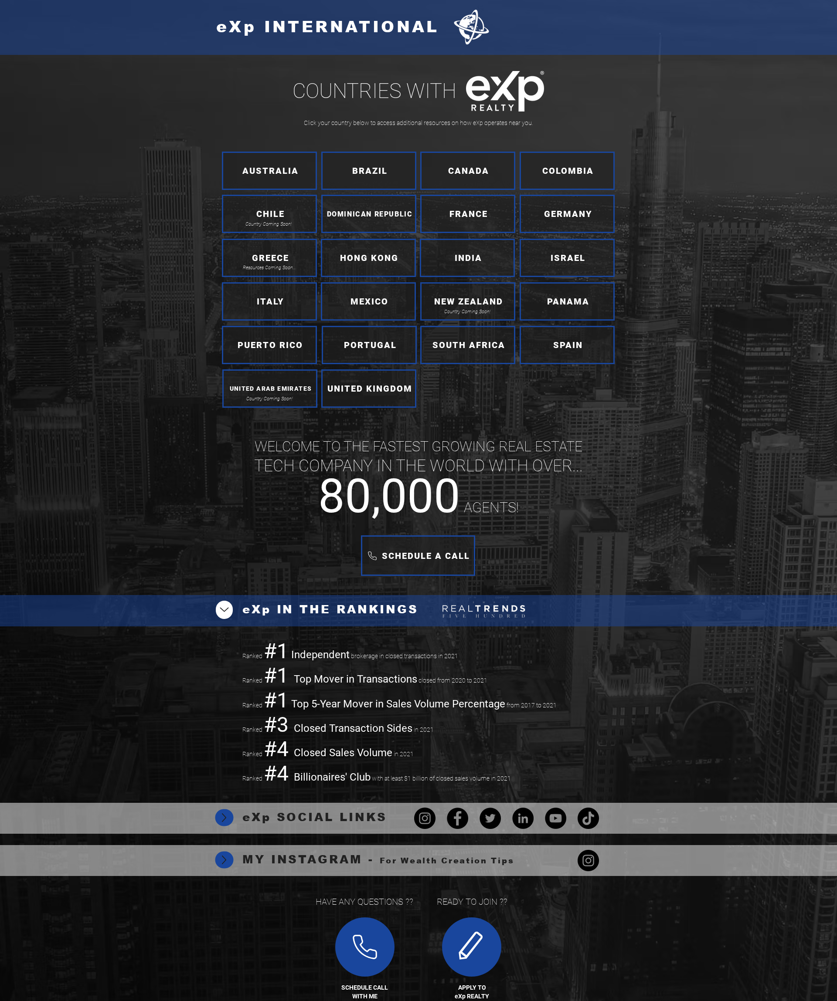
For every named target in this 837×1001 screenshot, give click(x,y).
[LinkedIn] (523, 818)
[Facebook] (457, 818)
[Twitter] (490, 818)
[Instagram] (425, 818)
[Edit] (365, 947)
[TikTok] (588, 818)
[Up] (224, 610)
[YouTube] (555, 818)
